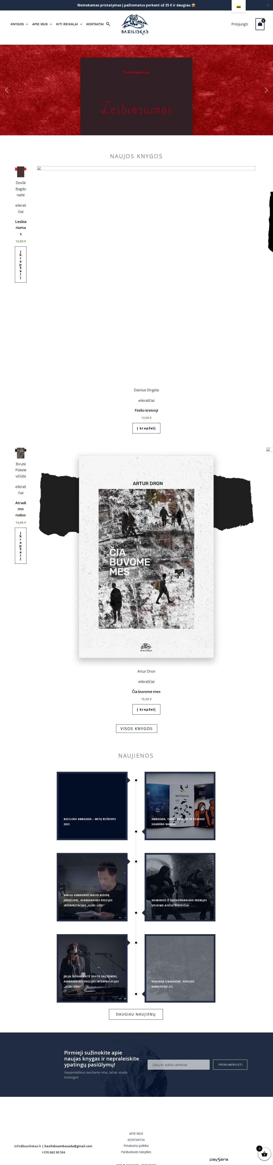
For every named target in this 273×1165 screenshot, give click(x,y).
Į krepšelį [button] (20, 264)
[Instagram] (219, 1145)
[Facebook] (209, 1145)
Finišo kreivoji (146, 410)
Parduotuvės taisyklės (136, 1152)
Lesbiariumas (20, 227)
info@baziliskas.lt (27, 1146)
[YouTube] (228, 1145)
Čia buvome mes (146, 691)
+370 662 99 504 (53, 1152)
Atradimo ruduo (20, 509)
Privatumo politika (136, 1146)
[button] (108, 24)
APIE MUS (136, 1133)
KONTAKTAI (136, 1140)
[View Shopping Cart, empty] (260, 24)
